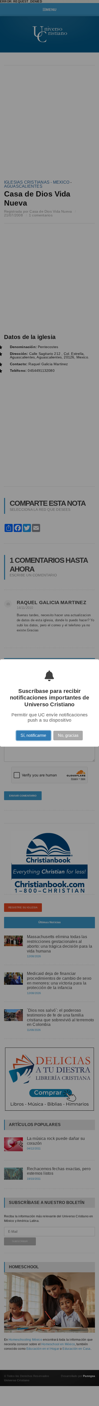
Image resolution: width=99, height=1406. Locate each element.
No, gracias (68, 736)
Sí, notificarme (33, 736)
